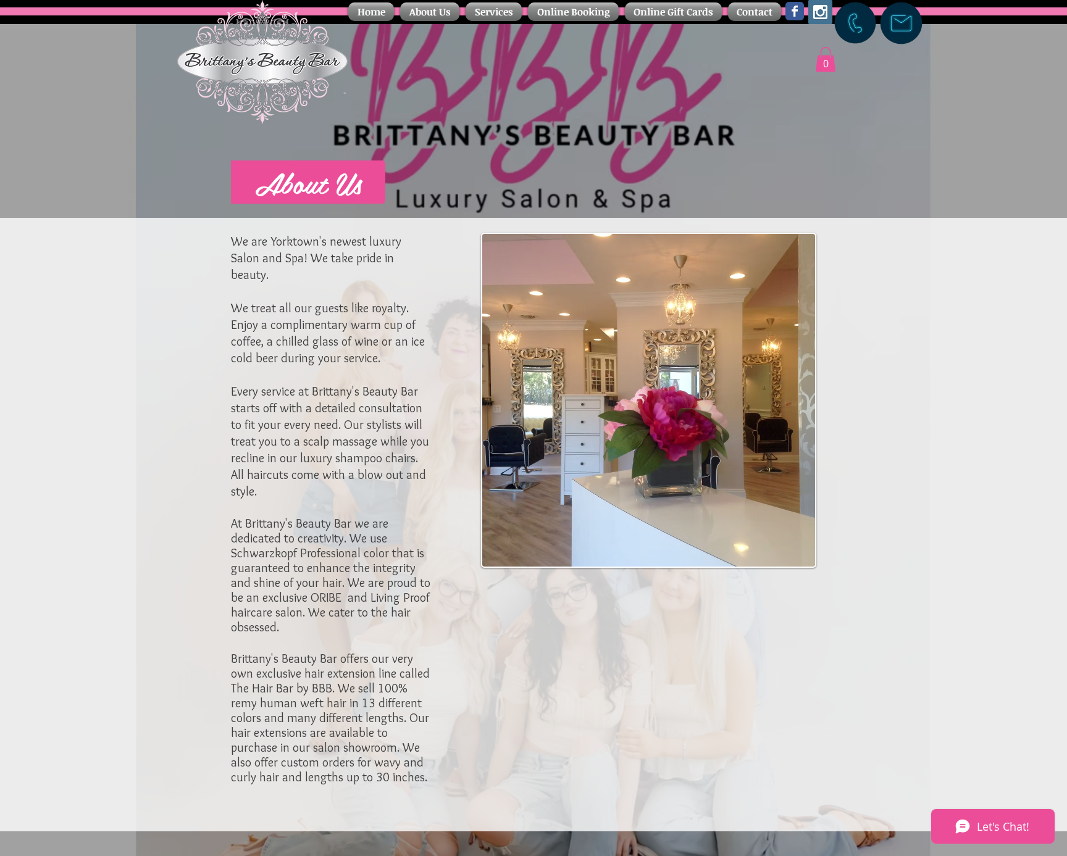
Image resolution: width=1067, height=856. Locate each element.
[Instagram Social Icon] (820, 12)
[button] (429, 11)
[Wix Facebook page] (794, 11)
